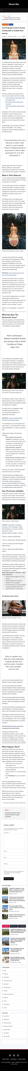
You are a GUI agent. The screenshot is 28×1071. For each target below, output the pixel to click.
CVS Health (11, 525)
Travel (11, 24)
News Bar (14, 4)
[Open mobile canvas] (1, 10)
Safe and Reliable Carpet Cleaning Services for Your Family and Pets (17, 959)
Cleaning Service (8, 980)
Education (6, 984)
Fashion (5, 990)
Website (6, 863)
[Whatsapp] (18, 1055)
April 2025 (6, 1019)
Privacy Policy (22, 1059)
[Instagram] (14, 1055)
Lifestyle (6, 997)
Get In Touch (5, 1059)
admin (4, 36)
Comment (6, 832)
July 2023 (6, 1033)
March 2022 (7, 1036)
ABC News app (14, 726)
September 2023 (8, 1026)
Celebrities (5, 24)
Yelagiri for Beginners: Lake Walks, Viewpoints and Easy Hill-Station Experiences (16, 890)
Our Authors (13, 1059)
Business (6, 973)
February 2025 (7, 1022)
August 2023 (7, 1029)
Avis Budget (14, 527)
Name (5, 851)
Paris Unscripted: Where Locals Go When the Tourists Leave (17, 907)
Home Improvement (8, 994)
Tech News (6, 1004)
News (5, 1001)
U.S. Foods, (14, 529)
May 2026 (6, 1016)
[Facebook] (10, 1055)
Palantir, (10, 533)
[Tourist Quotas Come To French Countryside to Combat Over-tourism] (5, 932)
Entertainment (7, 987)
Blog (5, 970)
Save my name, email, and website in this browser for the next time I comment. (14, 873)
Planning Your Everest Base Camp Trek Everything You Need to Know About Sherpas (17, 898)
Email (5, 857)
